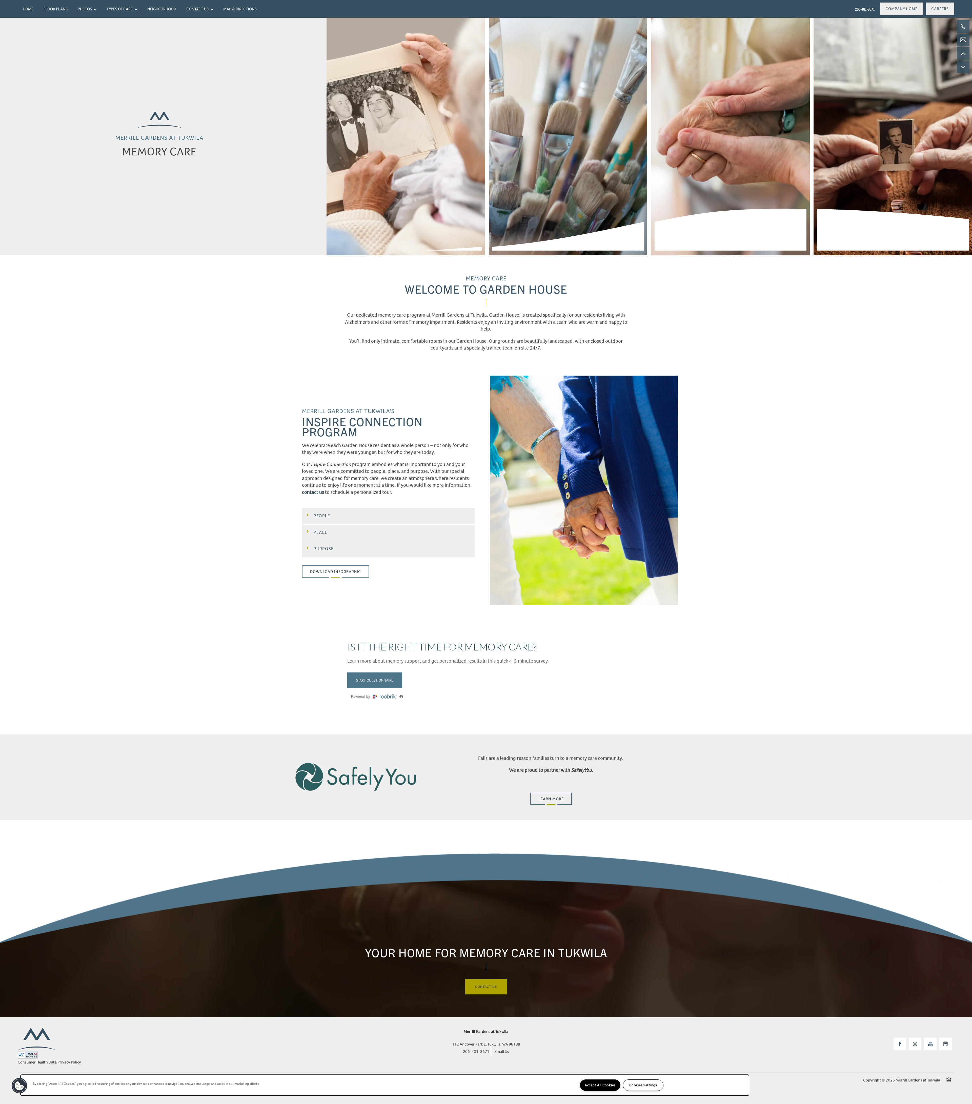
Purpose (324, 549)
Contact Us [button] (486, 986)
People (322, 516)
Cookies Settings (643, 1085)
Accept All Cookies (600, 1085)
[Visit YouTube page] (930, 1044)
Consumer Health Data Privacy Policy (49, 1062)
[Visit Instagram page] (915, 1044)
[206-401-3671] (963, 26)
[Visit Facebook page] (900, 1044)
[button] (901, 9)
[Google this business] (945, 1044)
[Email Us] (963, 40)
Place (320, 532)
